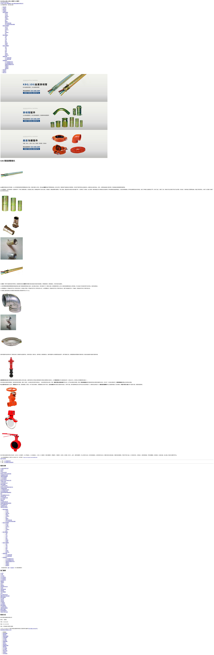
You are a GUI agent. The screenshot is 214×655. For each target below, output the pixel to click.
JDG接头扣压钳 (3, 472)
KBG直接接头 (3, 579)
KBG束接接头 (3, 578)
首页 (8, 567)
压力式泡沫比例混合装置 (10, 24)
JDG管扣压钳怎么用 (4, 468)
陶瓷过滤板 (5, 650)
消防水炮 (6, 16)
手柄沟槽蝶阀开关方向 (4, 495)
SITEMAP (6, 2)
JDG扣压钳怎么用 (3, 483)
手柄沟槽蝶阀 (3, 591)
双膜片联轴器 (5, 636)
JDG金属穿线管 (8, 59)
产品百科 (12, 567)
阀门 (6, 20)
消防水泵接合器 (8, 23)
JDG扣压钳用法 (3, 479)
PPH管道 (4, 638)
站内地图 (6, 629)
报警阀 (6, 21)
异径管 (6, 43)
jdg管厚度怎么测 (3, 505)
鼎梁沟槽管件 (5, 35)
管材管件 (4, 634)
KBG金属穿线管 (8, 57)
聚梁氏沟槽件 (3, 609)
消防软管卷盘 (3, 589)
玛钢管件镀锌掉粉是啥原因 (5, 503)
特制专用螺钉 (3, 484)
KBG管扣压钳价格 (4, 501)
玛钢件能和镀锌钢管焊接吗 (5, 492)
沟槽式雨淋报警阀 (4, 476)
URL (1, 2)
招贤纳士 (4, 71)
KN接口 (2, 469)
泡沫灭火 (6, 29)
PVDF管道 (5, 648)
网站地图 (2, 629)
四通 (6, 41)
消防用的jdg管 (3, 496)
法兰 (6, 40)
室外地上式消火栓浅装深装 (5, 473)
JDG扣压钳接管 (3, 477)
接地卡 (1, 471)
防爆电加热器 (5, 645)
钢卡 (1, 493)
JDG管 (1, 574)
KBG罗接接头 (3, 577)
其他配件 (6, 68)
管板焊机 (4, 646)
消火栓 (6, 13)
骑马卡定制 (2, 499)
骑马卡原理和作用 (4, 504)
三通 (6, 39)
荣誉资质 (4, 69)
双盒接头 (2, 500)
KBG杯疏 (2, 575)
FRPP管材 (5, 640)
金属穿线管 (5, 56)
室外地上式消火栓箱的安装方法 (6, 487)
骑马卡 (1, 583)
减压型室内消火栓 (4, 586)
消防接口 (2, 585)
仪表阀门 (4, 652)
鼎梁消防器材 (5, 12)
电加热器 (4, 644)
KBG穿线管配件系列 (9, 63)
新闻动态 (4, 9)
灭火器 (6, 15)
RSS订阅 (9, 629)
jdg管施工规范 (3, 481)
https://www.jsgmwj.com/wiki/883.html (30, 457)
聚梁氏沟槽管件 (6, 45)
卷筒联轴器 (5, 641)
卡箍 (6, 36)
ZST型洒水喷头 (3, 606)
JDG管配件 (2, 602)
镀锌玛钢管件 (3, 597)
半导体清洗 (5, 653)
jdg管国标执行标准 (4, 475)
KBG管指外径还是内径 (8, 462)
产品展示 (4, 11)
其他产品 (6, 55)
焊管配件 (6, 65)
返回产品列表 (3, 458)
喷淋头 (6, 17)
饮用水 (6, 44)
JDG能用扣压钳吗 (3, 485)
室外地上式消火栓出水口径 (5, 480)
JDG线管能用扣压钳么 (4, 489)
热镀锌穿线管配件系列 (9, 64)
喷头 (6, 31)
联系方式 (4, 72)
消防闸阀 (2, 590)
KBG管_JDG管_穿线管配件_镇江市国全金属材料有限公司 (11, 3)
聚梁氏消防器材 (6, 25)
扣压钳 (1, 587)
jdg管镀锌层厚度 (3, 488)
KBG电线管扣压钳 (4, 497)
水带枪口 (6, 19)
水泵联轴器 (5, 637)
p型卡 (1, 593)
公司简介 (4, 8)
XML (3, 2)
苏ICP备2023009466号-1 (33, 628)
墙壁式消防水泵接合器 (4, 595)
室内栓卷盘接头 (3, 610)
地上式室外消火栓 (4, 594)
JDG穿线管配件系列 (9, 61)
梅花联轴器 (5, 633)
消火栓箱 (2, 598)
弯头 (6, 37)
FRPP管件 (5, 649)
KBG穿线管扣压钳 (4, 491)
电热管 (4, 642)
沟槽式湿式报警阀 (4, 507)
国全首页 (4, 7)
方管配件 (6, 67)
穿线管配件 (5, 60)
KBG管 (1, 573)
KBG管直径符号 (7, 461)
